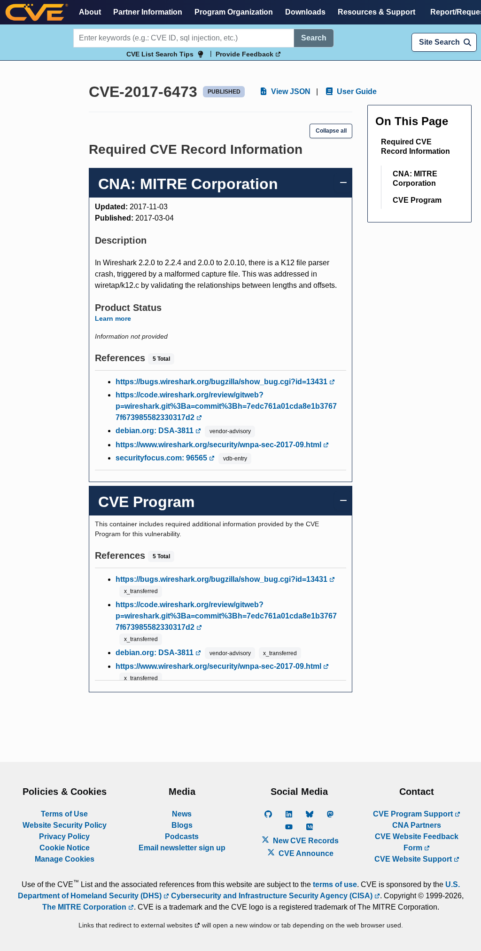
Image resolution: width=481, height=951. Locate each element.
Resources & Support (376, 12)
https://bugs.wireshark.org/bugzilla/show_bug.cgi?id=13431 (222, 382)
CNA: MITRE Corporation (415, 178)
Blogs (182, 825)
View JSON (289, 91)
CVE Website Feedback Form (416, 842)
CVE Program (417, 200)
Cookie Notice (64, 848)
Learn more (113, 318)
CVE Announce (305, 853)
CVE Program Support (414, 814)
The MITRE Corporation (85, 907)
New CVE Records (305, 841)
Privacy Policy (64, 836)
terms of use (335, 884)
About (90, 12)
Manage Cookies (64, 859)
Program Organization (233, 12)
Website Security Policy (65, 825)
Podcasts (182, 836)
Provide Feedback (245, 54)
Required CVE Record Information (415, 146)
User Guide (356, 91)
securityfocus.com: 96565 (162, 458)
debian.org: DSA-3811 (155, 431)
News (182, 814)
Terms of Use (64, 814)
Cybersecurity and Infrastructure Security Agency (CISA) (271, 896)
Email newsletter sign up (182, 848)
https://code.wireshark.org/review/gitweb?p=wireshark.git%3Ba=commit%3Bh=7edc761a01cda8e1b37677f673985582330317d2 (226, 406)
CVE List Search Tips (160, 54)
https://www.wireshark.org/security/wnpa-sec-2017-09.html (219, 445)
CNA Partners (416, 825)
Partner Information (147, 12)
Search (313, 38)
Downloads (305, 12)
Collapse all (331, 130)
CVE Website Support (414, 859)
